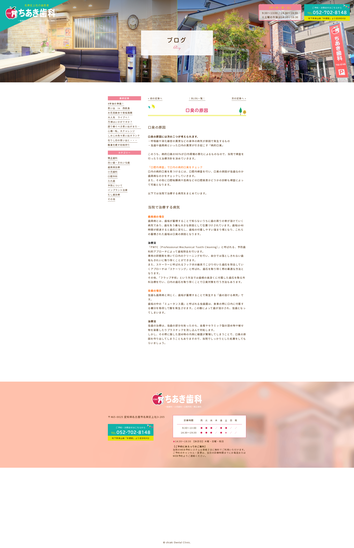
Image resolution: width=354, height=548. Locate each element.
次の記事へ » (239, 98)
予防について (115, 185)
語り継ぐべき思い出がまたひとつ (126, 126)
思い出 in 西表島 (119, 108)
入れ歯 (111, 180)
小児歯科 (113, 171)
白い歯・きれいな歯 (119, 162)
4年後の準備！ (116, 103)
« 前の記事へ (155, 98)
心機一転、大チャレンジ (121, 131)
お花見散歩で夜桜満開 (120, 112)
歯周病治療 (114, 167)
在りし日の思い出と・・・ (122, 140)
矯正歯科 (113, 158)
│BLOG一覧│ (197, 98)
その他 (111, 199)
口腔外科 (113, 176)
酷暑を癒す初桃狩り (119, 144)
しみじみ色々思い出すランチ (124, 135)
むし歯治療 (114, 194)
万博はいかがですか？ (120, 121)
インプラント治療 (117, 190)
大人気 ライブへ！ (119, 117)
